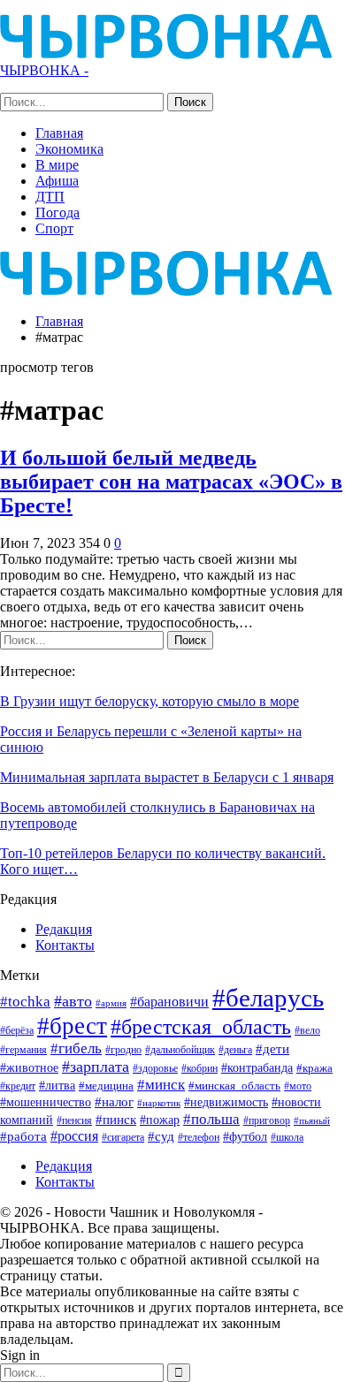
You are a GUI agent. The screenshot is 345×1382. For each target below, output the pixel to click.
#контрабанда (257, 1067)
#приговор (266, 1120)
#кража (314, 1067)
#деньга (235, 1050)
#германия (23, 1050)
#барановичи (169, 1001)
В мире (57, 164)
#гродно (123, 1050)
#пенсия (74, 1121)
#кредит (17, 1086)
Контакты (65, 945)
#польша (211, 1119)
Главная (59, 132)
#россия (74, 1135)
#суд (161, 1136)
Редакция (63, 929)
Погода (57, 212)
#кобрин (199, 1068)
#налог (114, 1102)
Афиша (57, 180)
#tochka (25, 1001)
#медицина (106, 1086)
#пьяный (312, 1121)
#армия (111, 1003)
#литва (57, 1085)
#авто (73, 1001)
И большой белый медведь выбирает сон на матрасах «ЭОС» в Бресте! (171, 481)
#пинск (116, 1119)
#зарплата (95, 1066)
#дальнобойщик (180, 1050)
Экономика (69, 148)
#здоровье (155, 1068)
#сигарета (123, 1137)
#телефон (198, 1137)
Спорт (54, 228)
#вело (307, 1030)
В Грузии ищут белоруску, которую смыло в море (149, 701)
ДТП (50, 196)
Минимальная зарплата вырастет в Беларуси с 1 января (167, 777)
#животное (29, 1067)
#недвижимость (226, 1102)
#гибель (76, 1048)
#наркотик (158, 1102)
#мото (297, 1086)
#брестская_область (201, 1026)
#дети (272, 1049)
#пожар (160, 1119)
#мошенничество (45, 1102)
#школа (287, 1137)
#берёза (17, 1030)
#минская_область (234, 1085)
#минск (161, 1084)
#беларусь (268, 997)
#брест (72, 1026)
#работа (23, 1136)
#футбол (245, 1136)
